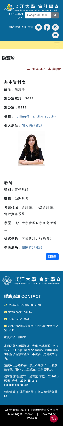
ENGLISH (16, 13)
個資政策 (9, 391)
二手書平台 (45, 369)
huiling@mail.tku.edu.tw (35, 116)
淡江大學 (27, 26)
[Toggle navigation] (57, 45)
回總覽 (52, 256)
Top (53, 418)
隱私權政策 (27, 391)
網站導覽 (14, 26)
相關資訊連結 (32, 247)
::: (9, 13)
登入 (20, 18)
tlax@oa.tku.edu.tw (20, 312)
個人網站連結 (32, 125)
